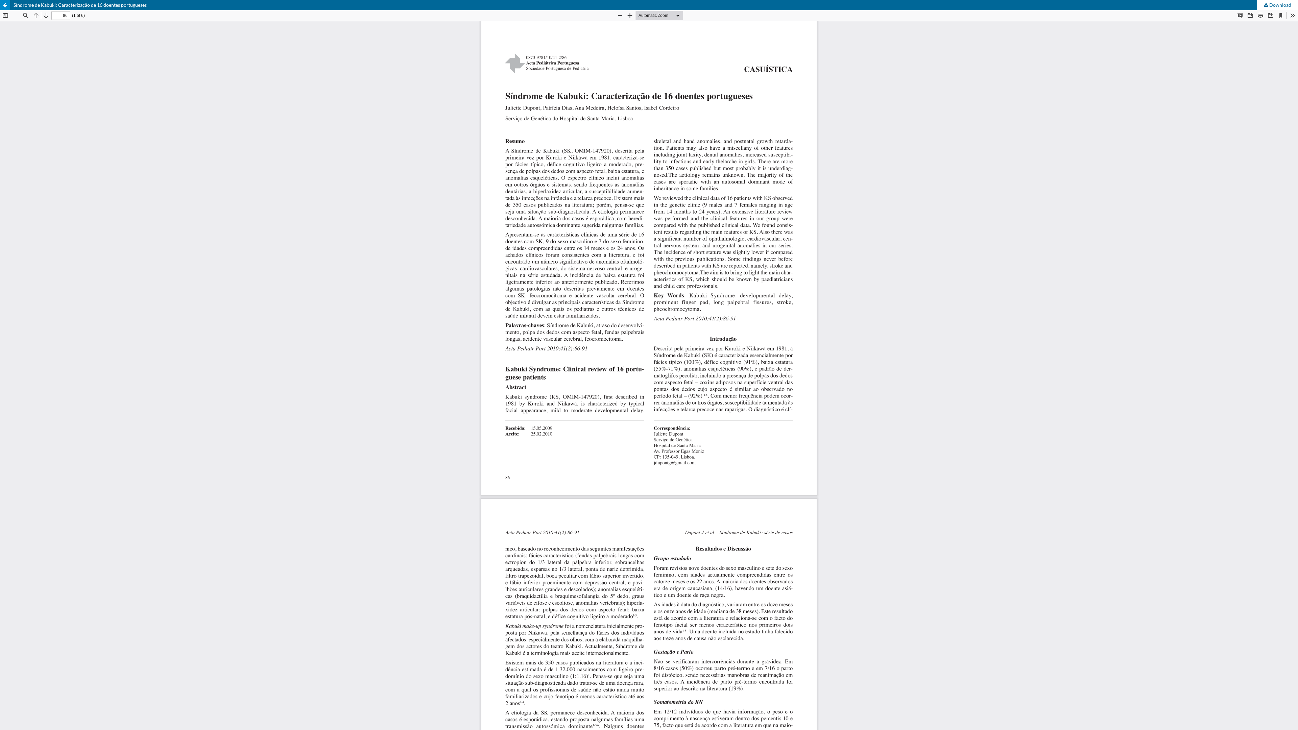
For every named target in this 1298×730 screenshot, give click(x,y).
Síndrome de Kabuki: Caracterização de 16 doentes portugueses (80, 5)
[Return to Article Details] (5, 5)
